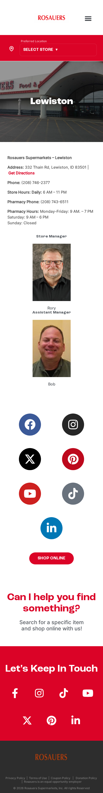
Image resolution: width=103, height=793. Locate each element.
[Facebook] (30, 425)
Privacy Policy (16, 778)
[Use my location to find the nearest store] (11, 48)
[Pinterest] (73, 459)
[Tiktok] (73, 494)
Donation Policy (86, 778)
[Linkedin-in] (51, 528)
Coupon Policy (60, 778)
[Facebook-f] (15, 693)
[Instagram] (73, 425)
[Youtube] (30, 494)
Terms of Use (38, 778)
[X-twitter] (30, 459)
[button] (95, 22)
